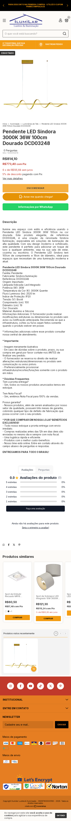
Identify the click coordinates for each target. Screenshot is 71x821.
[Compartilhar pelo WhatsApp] (4, 544)
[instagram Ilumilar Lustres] (10, 686)
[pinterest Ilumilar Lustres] (60, 686)
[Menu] (5, 21)
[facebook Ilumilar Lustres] (20, 686)
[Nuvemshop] (35, 806)
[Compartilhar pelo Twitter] (14, 544)
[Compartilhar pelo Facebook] (8, 544)
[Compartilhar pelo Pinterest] (19, 544)
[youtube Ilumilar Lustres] (30, 686)
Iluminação (14, 124)
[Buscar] (64, 34)
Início (5, 124)
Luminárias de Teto (30, 124)
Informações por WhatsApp (35, 206)
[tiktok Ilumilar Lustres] (40, 686)
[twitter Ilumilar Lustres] (50, 686)
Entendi (61, 815)
